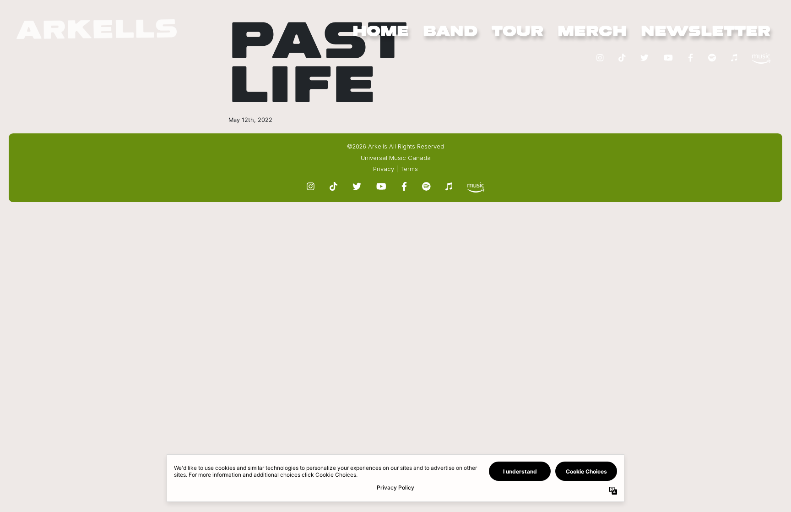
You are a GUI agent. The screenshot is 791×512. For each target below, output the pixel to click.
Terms (409, 168)
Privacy (383, 168)
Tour (517, 32)
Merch (592, 32)
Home (380, 32)
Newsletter (705, 32)
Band (450, 32)
